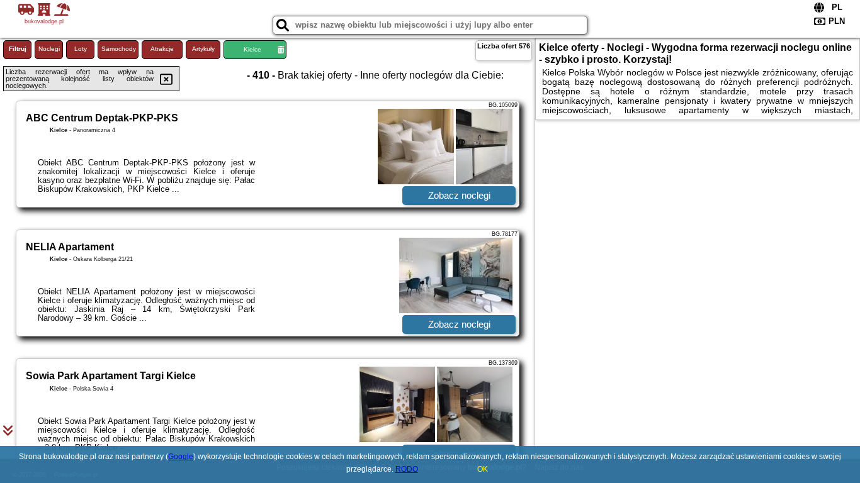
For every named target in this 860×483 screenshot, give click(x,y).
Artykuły (203, 48)
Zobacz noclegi (459, 195)
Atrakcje (162, 48)
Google (180, 456)
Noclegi (49, 48)
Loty (80, 48)
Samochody (118, 48)
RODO (406, 469)
